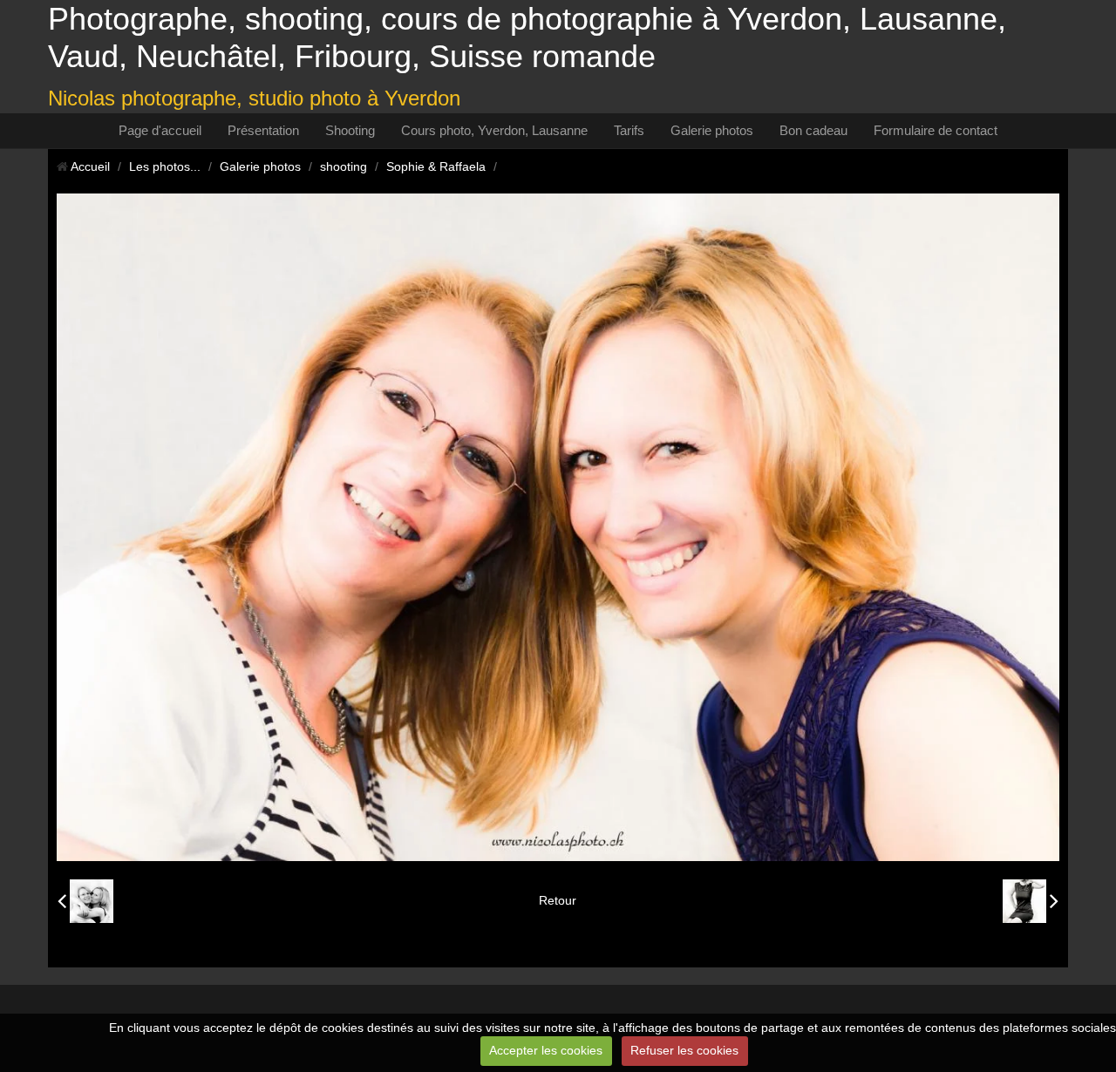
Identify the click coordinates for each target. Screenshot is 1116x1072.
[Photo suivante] (1030, 901)
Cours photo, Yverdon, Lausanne (494, 130)
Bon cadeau (813, 130)
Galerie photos (711, 130)
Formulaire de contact (935, 130)
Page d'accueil (160, 130)
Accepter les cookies (545, 1050)
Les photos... (165, 166)
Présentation (263, 130)
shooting (343, 166)
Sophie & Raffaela (436, 166)
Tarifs (629, 130)
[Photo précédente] (85, 901)
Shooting (350, 130)
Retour (557, 900)
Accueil (90, 166)
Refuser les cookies (684, 1050)
